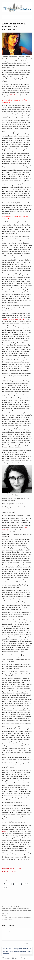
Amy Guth (8, 908)
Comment (25, 943)
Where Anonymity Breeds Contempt (22, 910)
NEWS (17, 907)
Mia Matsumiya (25, 908)
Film (14, 907)
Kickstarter (12, 95)
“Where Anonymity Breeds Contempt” (14, 319)
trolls (12, 910)
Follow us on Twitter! (9, 871)
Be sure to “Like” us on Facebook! (12, 868)
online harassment (6, 910)
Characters (10, 907)
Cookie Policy (6, 953)
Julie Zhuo (13, 908)
